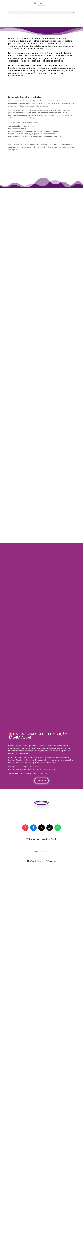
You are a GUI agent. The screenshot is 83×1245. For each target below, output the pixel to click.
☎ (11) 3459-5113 (41, 851)
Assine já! (41, 780)
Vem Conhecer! (41, 531)
